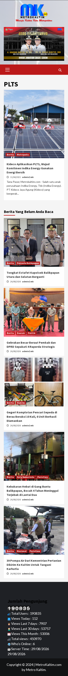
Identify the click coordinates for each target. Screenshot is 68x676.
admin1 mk (28, 177)
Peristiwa (42, 477)
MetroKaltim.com (48, 665)
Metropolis (23, 154)
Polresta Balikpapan (28, 263)
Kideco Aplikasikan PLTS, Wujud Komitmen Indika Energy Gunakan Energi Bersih (30, 168)
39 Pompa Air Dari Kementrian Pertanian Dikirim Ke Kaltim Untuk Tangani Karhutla (34, 565)
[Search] (60, 70)
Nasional (21, 551)
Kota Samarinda (25, 477)
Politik (31, 333)
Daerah (21, 333)
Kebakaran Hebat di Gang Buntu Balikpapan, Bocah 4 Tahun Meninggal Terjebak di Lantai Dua (33, 491)
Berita (10, 154)
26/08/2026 (15, 281)
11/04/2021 (15, 177)
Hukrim (21, 402)
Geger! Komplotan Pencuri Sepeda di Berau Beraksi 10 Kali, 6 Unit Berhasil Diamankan (32, 416)
